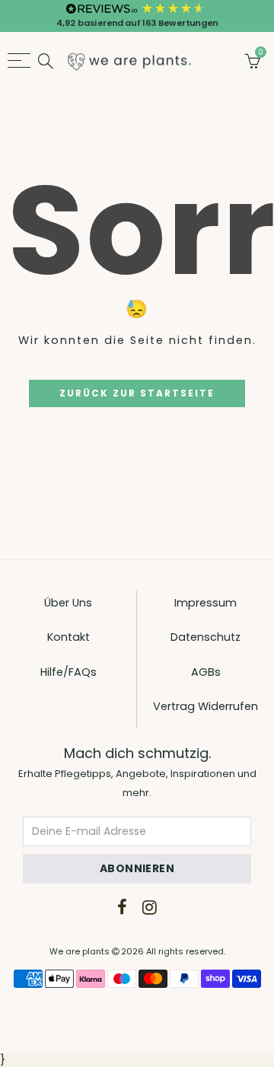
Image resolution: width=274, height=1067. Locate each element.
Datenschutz (205, 637)
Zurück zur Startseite (137, 393)
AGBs (206, 672)
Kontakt (68, 637)
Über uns (68, 602)
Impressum (205, 602)
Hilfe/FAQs (68, 672)
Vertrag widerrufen (205, 706)
